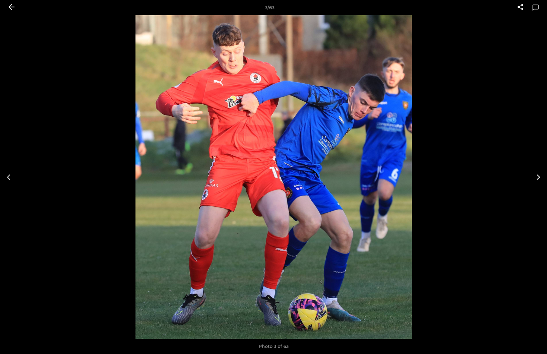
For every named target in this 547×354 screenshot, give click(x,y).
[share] (520, 7)
